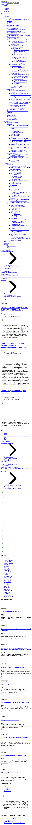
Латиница (16, 2)
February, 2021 (8, 590)
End (5, 439)
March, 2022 (7, 571)
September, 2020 (8, 596)
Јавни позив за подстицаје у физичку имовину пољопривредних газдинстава (14, 345)
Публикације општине (7, 251)
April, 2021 (7, 587)
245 (13, 436)
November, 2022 (8, 560)
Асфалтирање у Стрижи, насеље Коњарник (13, 755)
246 (16, 436)
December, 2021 (8, 576)
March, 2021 (7, 589)
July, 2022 (6, 566)
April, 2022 (7, 570)
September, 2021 (8, 580)
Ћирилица (9, 2)
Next (5, 437)
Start (5, 433)
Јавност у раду (5, 269)
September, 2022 (8, 563)
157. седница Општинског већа (10, 611)
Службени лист (8, 265)
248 (21, 436)
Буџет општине (5, 271)
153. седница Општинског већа (10, 772)
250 (26, 436)
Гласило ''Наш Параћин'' (11, 267)
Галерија (6, 786)
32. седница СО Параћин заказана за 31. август (14, 737)
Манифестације (8, 788)
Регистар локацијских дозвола (12, 296)
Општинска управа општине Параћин (14, 823)
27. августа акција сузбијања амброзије (12, 667)
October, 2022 (7, 561)
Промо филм (7, 268)
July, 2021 (6, 583)
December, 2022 (8, 558)
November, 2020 (8, 595)
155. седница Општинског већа (10, 720)
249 (24, 436)
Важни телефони (5, 250)
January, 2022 (7, 574)
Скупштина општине (10, 818)
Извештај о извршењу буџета (9, 272)
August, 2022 (7, 564)
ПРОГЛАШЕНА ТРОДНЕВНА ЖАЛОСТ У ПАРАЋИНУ (14, 309)
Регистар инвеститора (10, 295)
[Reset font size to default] (5, 5)
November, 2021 (8, 577)
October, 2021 (7, 579)
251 (29, 436)
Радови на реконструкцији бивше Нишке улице (15, 702)
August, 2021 (7, 582)
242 (5, 436)
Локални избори (5, 274)
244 (10, 436)
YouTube (6, 11)
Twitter (6, 9)
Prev (5, 434)
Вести (12, 314)
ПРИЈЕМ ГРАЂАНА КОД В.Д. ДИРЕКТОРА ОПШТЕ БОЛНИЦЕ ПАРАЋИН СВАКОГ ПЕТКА (16, 648)
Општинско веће (8, 821)
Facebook (6, 8)
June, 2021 (7, 585)
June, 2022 (7, 567)
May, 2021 (7, 586)
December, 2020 (8, 593)
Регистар (3, 280)
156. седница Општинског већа (10, 684)
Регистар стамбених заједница (12, 293)
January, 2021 (7, 592)
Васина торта (7, 791)
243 (8, 436)
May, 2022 (7, 569)
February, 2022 (8, 573)
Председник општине (10, 820)
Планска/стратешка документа (9, 275)
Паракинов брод (8, 789)
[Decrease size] (7, 4)
